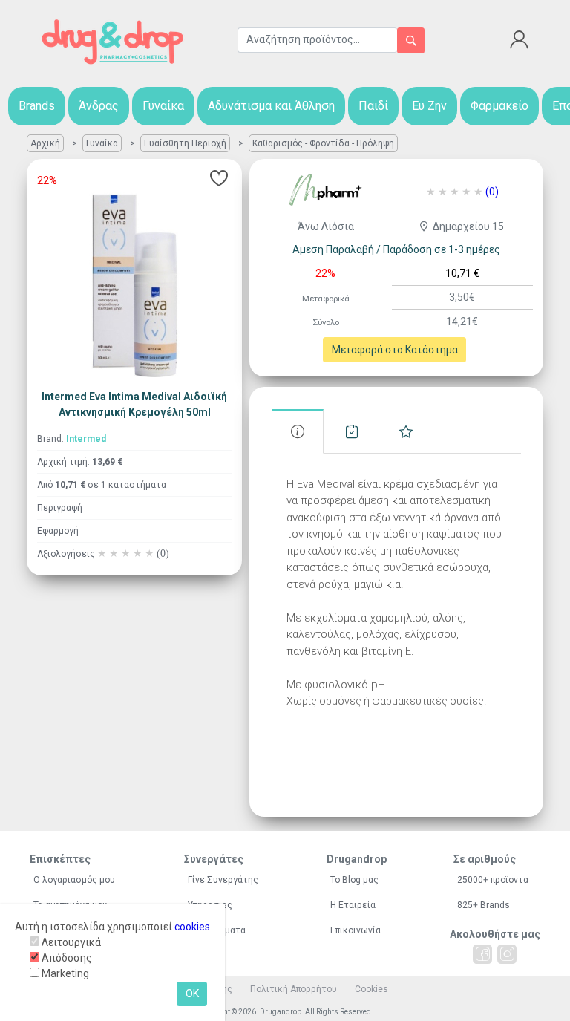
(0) (492, 192)
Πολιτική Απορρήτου (293, 989)
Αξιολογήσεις (103, 554)
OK (192, 993)
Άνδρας (99, 106)
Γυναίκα (163, 106)
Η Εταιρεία (353, 905)
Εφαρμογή (58, 531)
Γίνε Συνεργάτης (223, 880)
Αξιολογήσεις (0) (406, 432)
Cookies (371, 989)
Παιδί (373, 106)
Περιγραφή (59, 508)
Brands (37, 106)
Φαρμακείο (499, 106)
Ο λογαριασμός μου (74, 880)
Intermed (86, 439)
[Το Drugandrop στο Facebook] (482, 954)
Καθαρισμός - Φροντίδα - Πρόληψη (323, 143)
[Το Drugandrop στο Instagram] (507, 954)
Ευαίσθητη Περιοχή (185, 143)
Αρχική (45, 143)
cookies (192, 927)
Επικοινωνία (355, 930)
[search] (411, 40)
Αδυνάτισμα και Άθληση (271, 106)
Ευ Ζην (429, 106)
